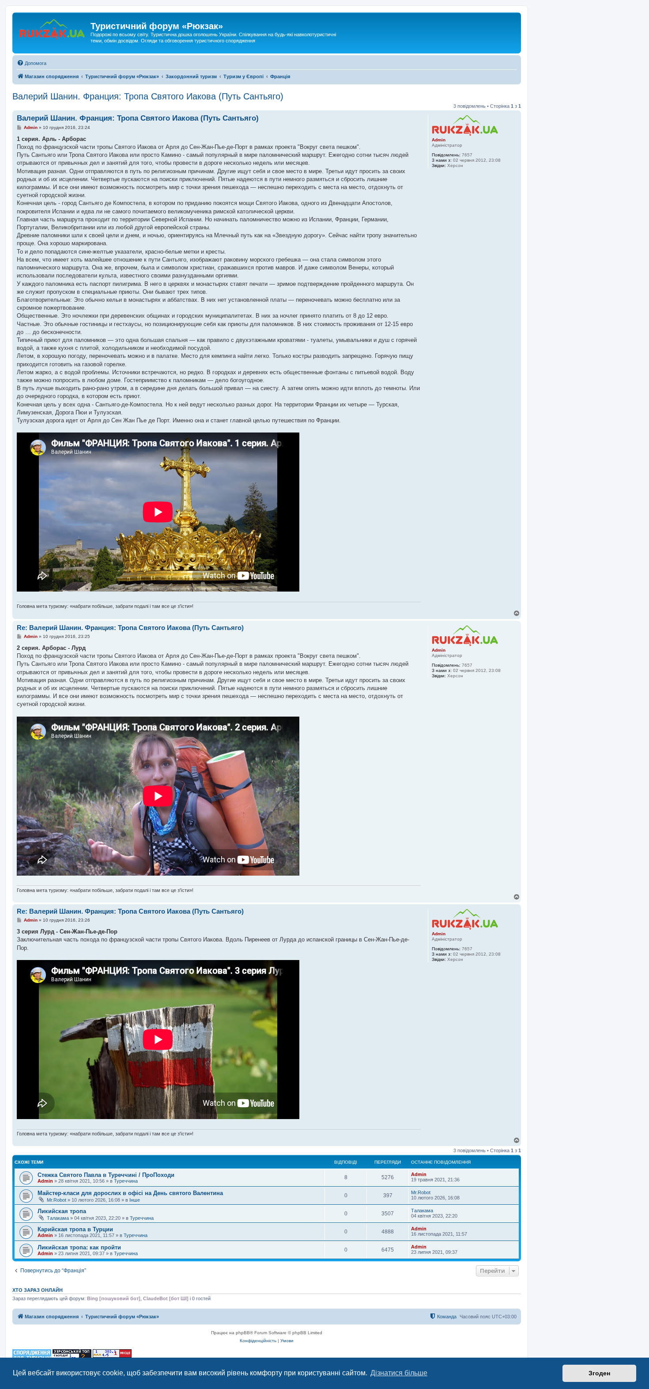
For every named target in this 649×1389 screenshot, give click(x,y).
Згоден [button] (599, 1373)
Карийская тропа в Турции (75, 1229)
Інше (134, 1200)
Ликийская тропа (62, 1211)
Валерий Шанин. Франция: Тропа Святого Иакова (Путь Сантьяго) (147, 96)
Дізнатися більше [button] (398, 1373)
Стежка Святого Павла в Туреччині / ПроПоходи (106, 1175)
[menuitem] (31, 63)
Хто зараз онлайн (37, 1290)
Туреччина (126, 1181)
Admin (438, 139)
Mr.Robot (56, 1200)
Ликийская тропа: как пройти (79, 1247)
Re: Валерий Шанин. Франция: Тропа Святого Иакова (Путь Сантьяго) (130, 627)
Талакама (58, 1218)
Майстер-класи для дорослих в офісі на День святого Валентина (130, 1193)
